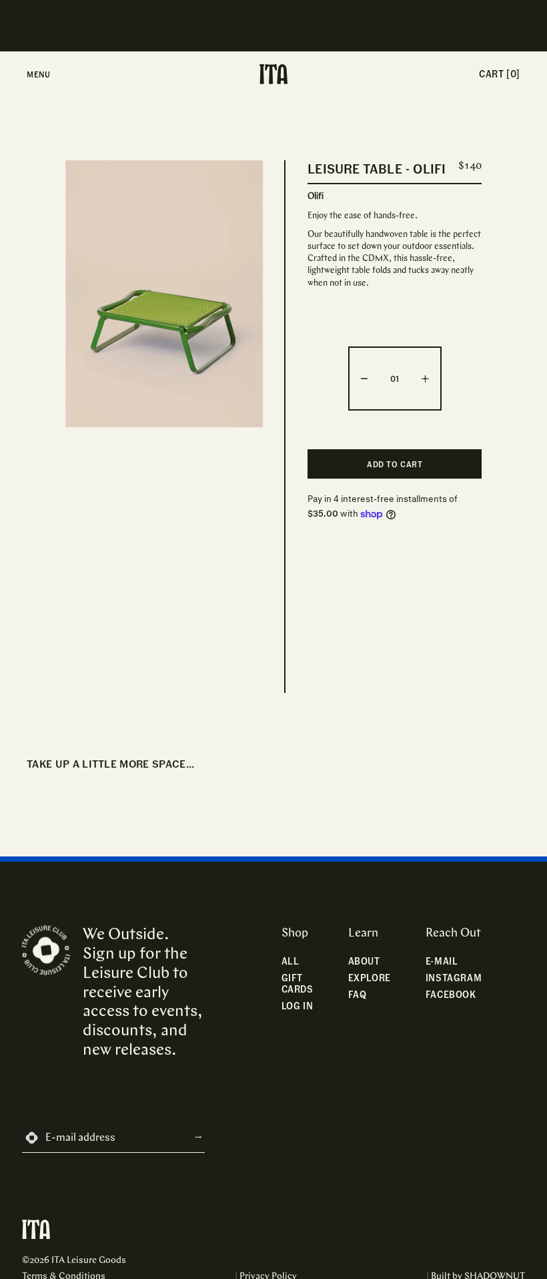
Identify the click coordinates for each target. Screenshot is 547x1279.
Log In (298, 1005)
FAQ (357, 994)
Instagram (454, 977)
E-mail (442, 961)
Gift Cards (298, 983)
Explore (369, 977)
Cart (499, 73)
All (291, 961)
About (364, 961)
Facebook (451, 994)
